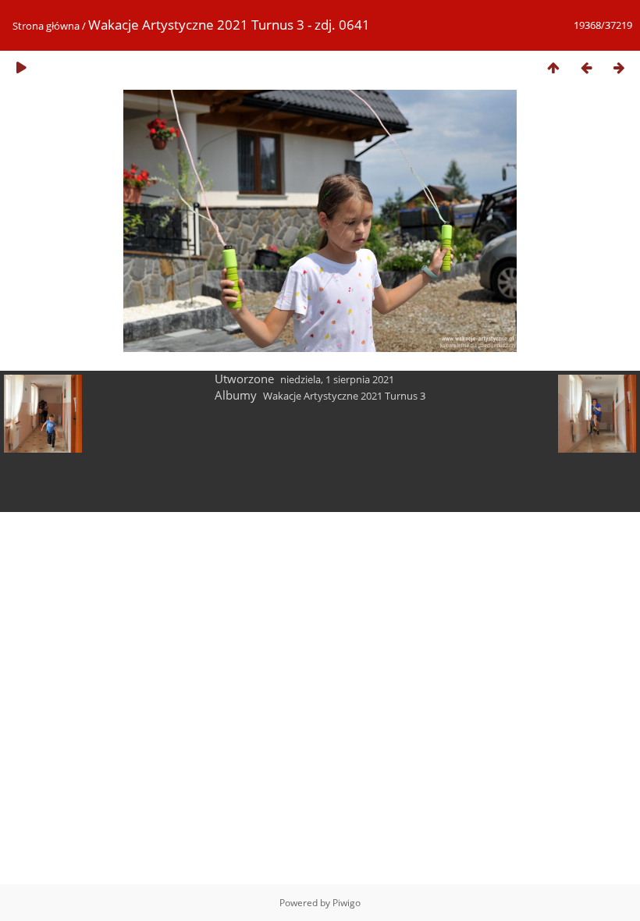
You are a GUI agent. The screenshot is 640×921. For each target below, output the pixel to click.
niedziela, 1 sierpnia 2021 (337, 379)
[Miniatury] (553, 67)
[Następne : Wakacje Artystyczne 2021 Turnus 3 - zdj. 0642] (619, 67)
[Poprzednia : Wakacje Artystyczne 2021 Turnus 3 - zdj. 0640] (586, 67)
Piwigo (346, 902)
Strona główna (46, 26)
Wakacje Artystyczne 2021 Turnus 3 (344, 396)
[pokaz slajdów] (21, 67)
